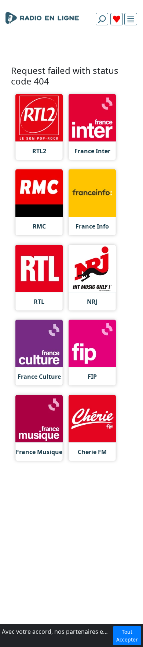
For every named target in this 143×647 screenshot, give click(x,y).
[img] (130, 19)
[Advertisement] (71, 48)
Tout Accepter (127, 635)
